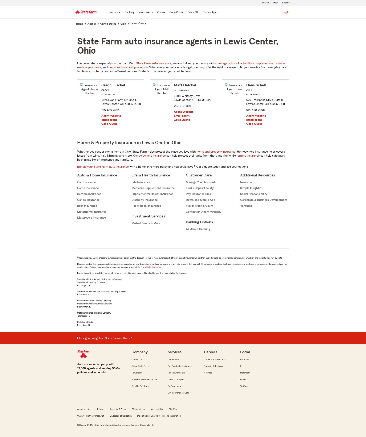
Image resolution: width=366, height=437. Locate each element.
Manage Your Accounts (201, 182)
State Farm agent (153, 267)
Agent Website (111, 115)
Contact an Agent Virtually (203, 211)
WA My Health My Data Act (90, 416)
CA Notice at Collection (121, 416)
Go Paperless (174, 386)
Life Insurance (141, 182)
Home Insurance (88, 188)
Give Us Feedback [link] (140, 386)
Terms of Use (138, 409)
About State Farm (140, 366)
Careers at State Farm (215, 359)
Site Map (173, 409)
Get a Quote (109, 123)
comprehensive (263, 63)
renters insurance (248, 155)
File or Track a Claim (199, 205)
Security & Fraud (118, 409)
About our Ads (84, 409)
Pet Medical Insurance (146, 205)
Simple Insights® (251, 188)
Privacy (100, 409)
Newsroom (247, 182)
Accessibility (157, 409)
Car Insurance (86, 182)
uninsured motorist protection (128, 67)
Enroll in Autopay (176, 379)
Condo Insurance (88, 199)
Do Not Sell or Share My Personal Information (159, 416)
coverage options (226, 63)
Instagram (245, 373)
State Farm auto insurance (153, 63)
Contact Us (137, 359)
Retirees (208, 373)
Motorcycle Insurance (91, 217)
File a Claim (173, 359)
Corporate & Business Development (263, 199)
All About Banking (198, 229)
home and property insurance (216, 151)
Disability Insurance (145, 199)
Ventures (246, 205)
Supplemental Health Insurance (152, 194)
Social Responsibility (253, 194)
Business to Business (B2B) (144, 379)
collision (280, 63)
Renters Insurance (89, 194)
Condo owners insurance (149, 155)
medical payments (89, 67)
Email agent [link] (109, 119)
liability (247, 63)
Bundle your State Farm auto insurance (103, 166)
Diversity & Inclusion (213, 366)
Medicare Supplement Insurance (153, 188)
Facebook (245, 359)
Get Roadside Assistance (180, 366)
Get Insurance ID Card (178, 393)
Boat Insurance (87, 205)
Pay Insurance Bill (176, 373)
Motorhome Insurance (91, 211)
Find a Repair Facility (200, 188)
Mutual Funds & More (146, 223)
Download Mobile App (200, 199)
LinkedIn (244, 379)
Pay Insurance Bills (198, 194)
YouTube (244, 386)
